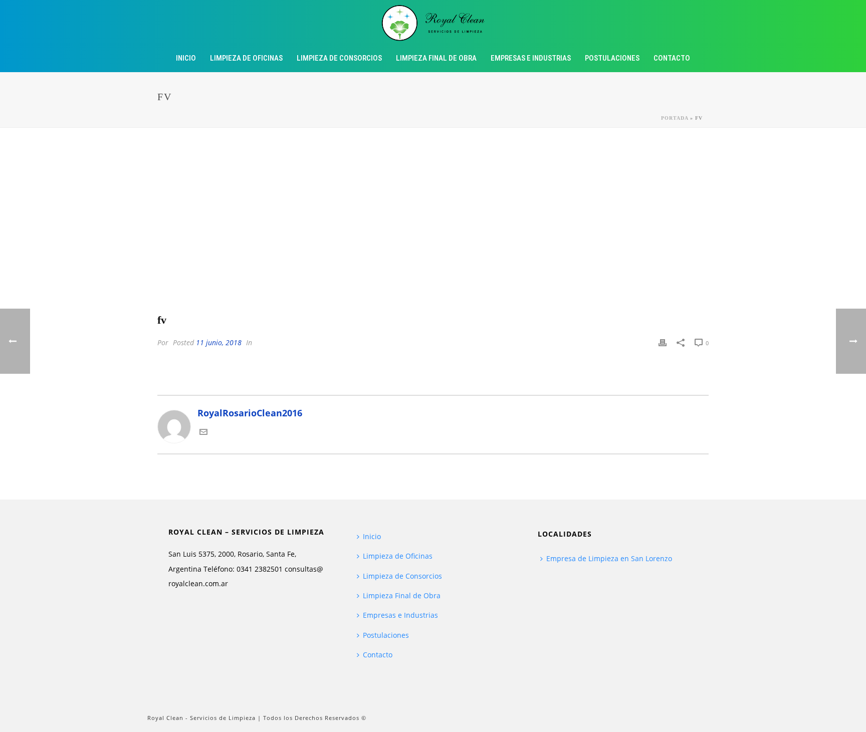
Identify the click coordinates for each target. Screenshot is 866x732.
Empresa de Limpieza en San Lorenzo (609, 558)
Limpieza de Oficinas (246, 58)
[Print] (663, 342)
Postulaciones (612, 58)
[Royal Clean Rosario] (433, 22)
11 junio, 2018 (219, 342)
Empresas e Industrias (531, 58)
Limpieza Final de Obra (436, 58)
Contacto (672, 58)
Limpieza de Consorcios (339, 58)
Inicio (186, 58)
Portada (674, 118)
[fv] (433, 228)
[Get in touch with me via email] (203, 432)
